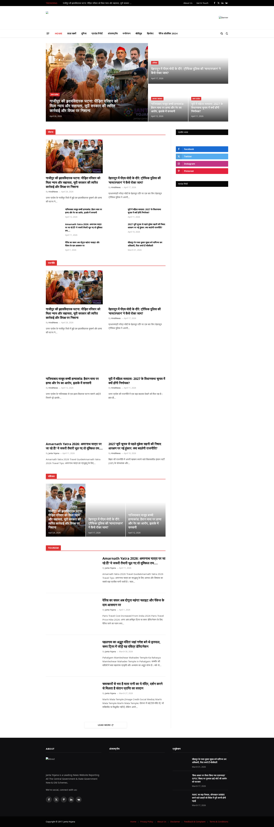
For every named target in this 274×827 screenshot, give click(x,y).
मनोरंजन (126, 33)
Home (133, 821)
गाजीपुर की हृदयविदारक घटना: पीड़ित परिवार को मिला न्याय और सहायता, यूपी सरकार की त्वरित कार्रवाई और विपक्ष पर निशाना (98, 3)
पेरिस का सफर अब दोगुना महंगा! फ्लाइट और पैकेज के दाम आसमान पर (82, 244)
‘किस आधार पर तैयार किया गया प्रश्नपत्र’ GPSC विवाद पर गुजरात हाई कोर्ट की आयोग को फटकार (209, 778)
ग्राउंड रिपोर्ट (97, 33)
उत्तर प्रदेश (54, 94)
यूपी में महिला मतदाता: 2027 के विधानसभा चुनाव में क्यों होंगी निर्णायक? (207, 107)
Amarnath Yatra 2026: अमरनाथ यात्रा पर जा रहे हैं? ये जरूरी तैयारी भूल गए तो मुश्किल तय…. (83, 227)
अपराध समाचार (157, 98)
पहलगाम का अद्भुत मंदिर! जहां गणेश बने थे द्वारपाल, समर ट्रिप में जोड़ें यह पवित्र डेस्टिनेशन (131, 644)
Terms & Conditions (219, 821)
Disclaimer (175, 821)
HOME (58, 33)
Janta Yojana (54, 453)
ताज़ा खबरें (71, 33)
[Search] (222, 33)
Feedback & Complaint (195, 821)
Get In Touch (202, 3)
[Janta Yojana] (62, 18)
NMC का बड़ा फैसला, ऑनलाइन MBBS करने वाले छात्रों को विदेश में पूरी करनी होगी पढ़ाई (209, 797)
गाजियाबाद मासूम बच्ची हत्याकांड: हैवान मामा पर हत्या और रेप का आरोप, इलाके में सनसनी (167, 107)
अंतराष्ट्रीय (113, 33)
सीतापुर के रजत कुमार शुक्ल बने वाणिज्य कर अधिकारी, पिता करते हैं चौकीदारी (145, 244)
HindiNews (53, 191)
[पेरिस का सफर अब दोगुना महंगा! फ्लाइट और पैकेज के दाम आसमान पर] (54, 246)
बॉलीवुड (139, 33)
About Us (187, 3)
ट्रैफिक (154, 62)
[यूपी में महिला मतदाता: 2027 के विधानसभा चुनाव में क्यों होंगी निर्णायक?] (116, 212)
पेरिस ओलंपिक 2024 (168, 33)
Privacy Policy (146, 821)
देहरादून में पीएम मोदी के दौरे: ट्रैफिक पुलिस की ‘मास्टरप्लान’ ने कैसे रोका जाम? (186, 71)
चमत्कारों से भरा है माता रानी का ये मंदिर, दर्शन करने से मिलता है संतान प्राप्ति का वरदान (132, 686)
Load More (104, 725)
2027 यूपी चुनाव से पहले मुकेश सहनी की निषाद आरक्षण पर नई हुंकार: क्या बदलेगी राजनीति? (146, 226)
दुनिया (83, 33)
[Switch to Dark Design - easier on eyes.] (226, 33)
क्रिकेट (150, 33)
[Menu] (48, 33)
